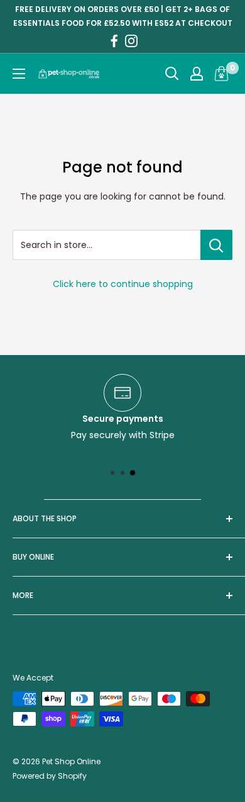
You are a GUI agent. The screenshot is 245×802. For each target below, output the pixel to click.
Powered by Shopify (50, 776)
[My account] (196, 74)
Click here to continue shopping (123, 284)
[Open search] (172, 74)
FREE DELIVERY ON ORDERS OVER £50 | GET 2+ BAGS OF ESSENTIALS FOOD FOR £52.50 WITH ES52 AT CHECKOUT (122, 16)
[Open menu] (19, 74)
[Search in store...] (216, 245)
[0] (222, 73)
